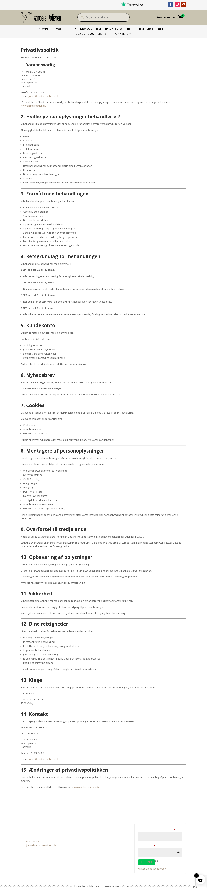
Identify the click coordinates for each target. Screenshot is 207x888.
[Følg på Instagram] (177, 4)
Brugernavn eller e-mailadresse (160, 829)
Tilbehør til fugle (151, 29)
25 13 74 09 (32, 841)
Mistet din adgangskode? (152, 868)
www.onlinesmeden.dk (33, 105)
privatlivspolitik (86, 833)
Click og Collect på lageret (92, 823)
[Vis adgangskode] (179, 852)
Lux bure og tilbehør (92, 34)
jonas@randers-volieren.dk (44, 96)
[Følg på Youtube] (183, 4)
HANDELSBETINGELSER (91, 819)
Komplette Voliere (53, 29)
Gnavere (121, 34)
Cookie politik (85, 828)
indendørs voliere (88, 29)
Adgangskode (152, 845)
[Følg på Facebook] (170, 4)
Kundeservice (165, 17)
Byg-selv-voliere (118, 29)
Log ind (146, 862)
